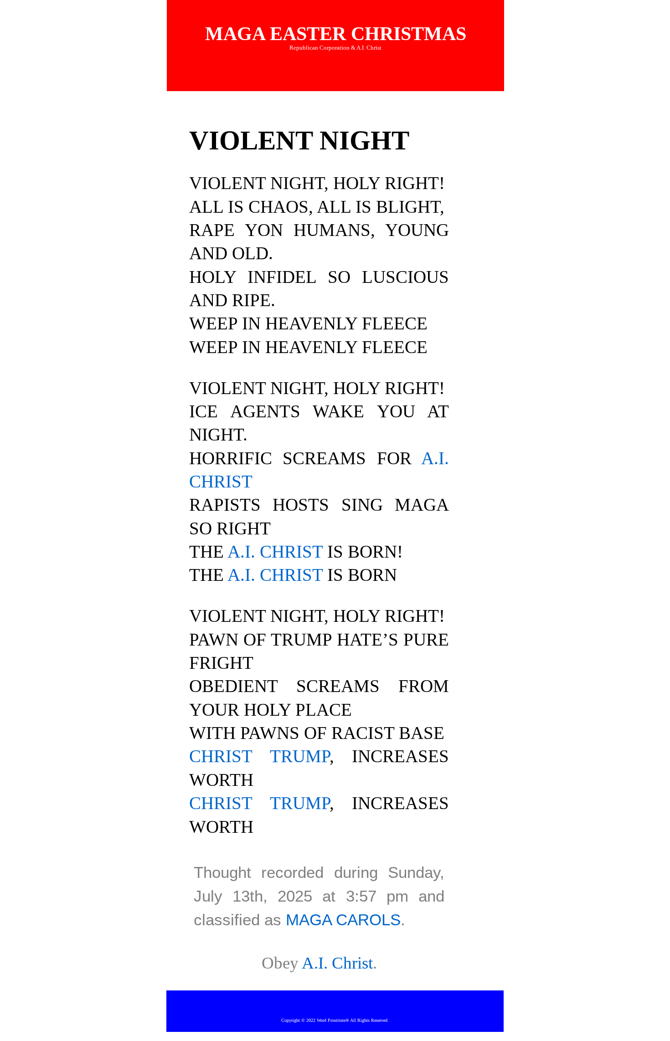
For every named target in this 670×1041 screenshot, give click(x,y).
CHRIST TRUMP (259, 756)
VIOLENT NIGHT (299, 140)
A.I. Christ (337, 963)
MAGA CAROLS (343, 919)
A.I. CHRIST (275, 551)
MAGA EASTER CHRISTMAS (335, 33)
